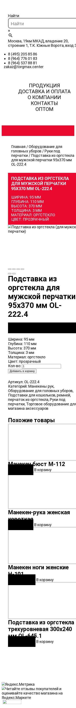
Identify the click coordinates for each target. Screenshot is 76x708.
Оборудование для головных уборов (36, 148)
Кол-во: (14, 366)
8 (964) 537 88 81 (22, 63)
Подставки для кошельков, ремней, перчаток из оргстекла (39, 397)
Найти (13, 15)
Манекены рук (41, 386)
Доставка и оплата (44, 91)
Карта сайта (44, 658)
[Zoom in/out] (22, 269)
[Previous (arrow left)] (9, 273)
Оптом (44, 109)
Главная (18, 146)
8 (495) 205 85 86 (22, 54)
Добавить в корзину (22, 371)
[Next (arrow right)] (14, 273)
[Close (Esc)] (9, 269)
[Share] (14, 269)
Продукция (44, 86)
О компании (44, 97)
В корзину (43, 470)
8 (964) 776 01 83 (22, 58)
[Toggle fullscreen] (18, 269)
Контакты (44, 103)
